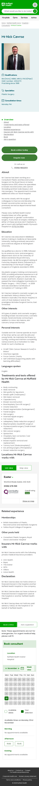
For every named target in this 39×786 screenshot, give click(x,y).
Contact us (19, 770)
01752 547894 (18, 226)
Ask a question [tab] (27, 625)
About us (11, 770)
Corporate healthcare (10, 776)
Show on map (28, 501)
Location (7, 127)
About (6, 122)
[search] (19, 11)
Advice (34, 18)
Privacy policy (27, 780)
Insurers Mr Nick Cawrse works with (19, 132)
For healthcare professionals (19, 772)
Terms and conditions (13, 780)
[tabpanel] (19, 489)
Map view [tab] (24, 468)
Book (6, 137)
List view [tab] (9, 468)
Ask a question (10, 139)
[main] (19, 394)
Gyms (15, 18)
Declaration (9, 134)
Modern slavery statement (27, 776)
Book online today (19, 150)
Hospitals (6, 18)
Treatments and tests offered (16, 124)
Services (24, 18)
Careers (27, 770)
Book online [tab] (8, 625)
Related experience (12, 129)
